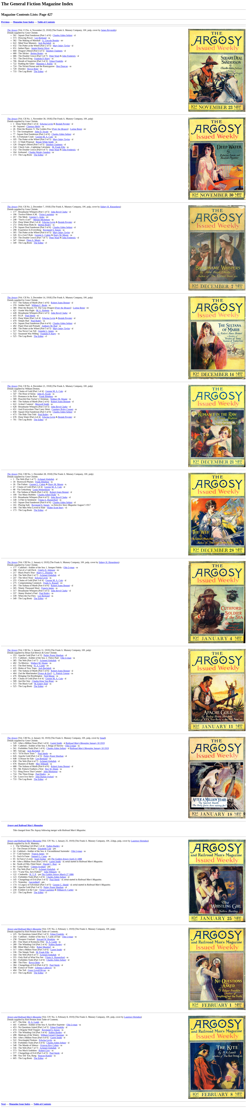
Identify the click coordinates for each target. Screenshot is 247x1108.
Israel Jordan (40, 859)
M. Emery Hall (41, 683)
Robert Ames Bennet (60, 302)
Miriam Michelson (41, 219)
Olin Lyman (68, 567)
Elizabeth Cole (44, 848)
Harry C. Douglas (45, 572)
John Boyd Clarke (59, 212)
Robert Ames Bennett (60, 401)
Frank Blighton (46, 396)
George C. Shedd (60, 884)
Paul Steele (30, 315)
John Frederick (69, 56)
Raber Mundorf (44, 947)
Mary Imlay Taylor (61, 45)
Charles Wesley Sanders (39, 152)
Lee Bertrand (40, 38)
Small (102, 738)
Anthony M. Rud (49, 326)
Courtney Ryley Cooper (62, 409)
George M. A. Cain (44, 137)
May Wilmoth (42, 764)
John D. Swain (41, 131)
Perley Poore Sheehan (53, 655)
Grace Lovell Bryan (37, 970)
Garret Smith (56, 743)
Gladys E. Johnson (46, 570)
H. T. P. (32, 874)
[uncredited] (34, 882)
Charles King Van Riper (43, 681)
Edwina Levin (46, 124)
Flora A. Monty (34, 240)
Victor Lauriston (46, 214)
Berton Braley (37, 53)
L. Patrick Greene (61, 673)
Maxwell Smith (42, 404)
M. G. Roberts (42, 310)
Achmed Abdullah (45, 479)
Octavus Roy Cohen (49, 1045)
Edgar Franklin (56, 61)
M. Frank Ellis (58, 147)
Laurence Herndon (139, 841)
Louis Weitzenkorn (41, 489)
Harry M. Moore (60, 235)
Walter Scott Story (55, 507)
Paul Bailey (36, 321)
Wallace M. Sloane (58, 399)
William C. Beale (39, 305)
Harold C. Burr (50, 864)
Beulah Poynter (63, 124)
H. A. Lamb (39, 665)
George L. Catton (43, 235)
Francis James (47, 588)
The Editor (38, 71)
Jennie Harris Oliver (40, 48)
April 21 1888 (66, 859)
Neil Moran (49, 676)
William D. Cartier (65, 890)
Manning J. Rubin (44, 63)
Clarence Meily (33, 126)
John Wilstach (50, 872)
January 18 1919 (85, 743)
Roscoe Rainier (45, 1055)
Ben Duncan (62, 66)
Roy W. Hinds (51, 769)
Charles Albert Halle (47, 494)
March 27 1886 (58, 874)
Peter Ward (54, 56)
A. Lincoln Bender (50, 40)
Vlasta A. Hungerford (48, 500)
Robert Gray (44, 1050)
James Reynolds (108, 30)
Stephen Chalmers (54, 51)
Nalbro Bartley (53, 846)
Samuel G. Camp (39, 856)
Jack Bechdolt (44, 43)
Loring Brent (76, 129)
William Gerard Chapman (52, 1035)
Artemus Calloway (43, 967)
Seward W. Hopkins (46, 939)
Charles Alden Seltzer (62, 35)
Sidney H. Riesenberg (110, 206)
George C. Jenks (36, 217)
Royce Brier (32, 69)
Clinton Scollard (38, 866)
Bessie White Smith (45, 142)
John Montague (51, 771)
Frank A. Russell (50, 583)
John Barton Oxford (44, 776)
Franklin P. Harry (42, 58)
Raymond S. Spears (52, 230)
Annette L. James (46, 331)
